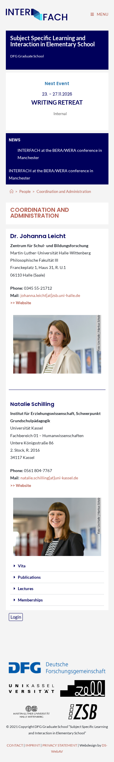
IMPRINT (32, 745)
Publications (29, 577)
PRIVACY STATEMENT (59, 745)
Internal (60, 113)
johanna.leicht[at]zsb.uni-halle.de (50, 295)
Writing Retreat (57, 102)
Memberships (30, 599)
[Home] (11, 191)
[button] (57, 566)
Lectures (25, 588)
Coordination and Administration (64, 191)
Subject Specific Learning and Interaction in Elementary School (52, 40)
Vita (21, 565)
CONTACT (15, 745)
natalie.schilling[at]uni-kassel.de (49, 477)
